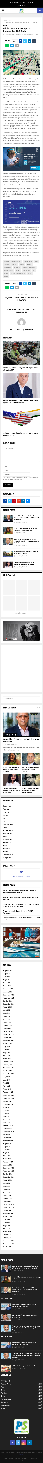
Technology (7, 842)
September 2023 (8, 1074)
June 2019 (6, 1222)
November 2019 (8, 1207)
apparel (6, 261)
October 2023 (7, 1071)
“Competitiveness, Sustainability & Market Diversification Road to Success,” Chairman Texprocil (26, 1328)
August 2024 (7, 1043)
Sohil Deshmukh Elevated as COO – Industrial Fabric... (30, 769)
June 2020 (6, 1186)
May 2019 (6, 1226)
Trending (6, 851)
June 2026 (6, 977)
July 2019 (6, 1219)
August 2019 (7, 1216)
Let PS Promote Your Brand (17, 2)
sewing (6, 273)
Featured (6, 812)
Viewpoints (7, 858)
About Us (24, 1458)
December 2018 (8, 1241)
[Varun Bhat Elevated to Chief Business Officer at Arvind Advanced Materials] (8, 518)
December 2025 (8, 995)
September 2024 (8, 1040)
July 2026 (6, 974)
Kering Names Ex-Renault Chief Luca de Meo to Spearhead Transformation (21, 401)
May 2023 (6, 1083)
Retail (5, 836)
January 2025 (7, 1028)
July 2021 (6, 1147)
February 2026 (8, 989)
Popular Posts (8, 830)
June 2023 (6, 1080)
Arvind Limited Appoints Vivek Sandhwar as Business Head (30, 790)
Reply (14, 877)
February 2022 (8, 1125)
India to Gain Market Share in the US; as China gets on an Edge (20, 434)
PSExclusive (7, 833)
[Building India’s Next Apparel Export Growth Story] (6, 1317)
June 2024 (6, 1049)
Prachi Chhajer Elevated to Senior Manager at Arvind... (11, 769)
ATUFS (36, 261)
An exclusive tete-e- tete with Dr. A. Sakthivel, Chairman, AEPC (24, 1305)
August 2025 (7, 1007)
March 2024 (7, 1059)
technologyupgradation (18, 273)
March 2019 (7, 1232)
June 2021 (6, 1150)
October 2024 (7, 1037)
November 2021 (8, 1134)
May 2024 (6, 1052)
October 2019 (7, 1210)
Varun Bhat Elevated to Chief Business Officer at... (21, 740)
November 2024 (8, 1034)
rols (34, 270)
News (5, 25)
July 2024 (6, 1046)
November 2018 (8, 1244)
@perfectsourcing (21, 613)
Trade (5, 845)
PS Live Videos (33, 1458)
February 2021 (8, 1162)
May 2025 (6, 1016)
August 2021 (7, 1144)
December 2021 (8, 1131)
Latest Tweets (9, 865)
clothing (6, 264)
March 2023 (7, 1089)
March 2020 (7, 1195)
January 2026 (7, 992)
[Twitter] (18, 1442)
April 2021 (6, 1156)
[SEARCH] (37, 699)
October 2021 (7, 1137)
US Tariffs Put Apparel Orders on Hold (24, 1366)
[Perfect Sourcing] (9, 587)
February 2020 (8, 1198)
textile (30, 273)
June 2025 (6, 1013)
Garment (29, 264)
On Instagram (9, 575)
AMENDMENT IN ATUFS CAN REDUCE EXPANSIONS (21, 311)
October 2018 (7, 1247)
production (26, 270)
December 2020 (8, 1168)
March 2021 (7, 1159)
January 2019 (7, 1238)
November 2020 (8, 1171)
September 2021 (8, 1140)
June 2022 (6, 1113)
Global (5, 815)
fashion (22, 264)
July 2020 (6, 1183)
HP (4, 821)
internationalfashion (29, 267)
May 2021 (6, 1153)
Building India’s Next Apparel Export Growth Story (24, 1316)
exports (14, 264)
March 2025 (7, 1022)
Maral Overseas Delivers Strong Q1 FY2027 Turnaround (26, 552)
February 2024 (8, 1062)
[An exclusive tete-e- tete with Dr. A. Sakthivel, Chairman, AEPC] (6, 1306)
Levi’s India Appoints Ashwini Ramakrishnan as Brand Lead (24, 563)
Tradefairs (6, 848)
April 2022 (6, 1119)
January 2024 (7, 1065)
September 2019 (8, 1213)
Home (5, 1458)
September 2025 (8, 1004)
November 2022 (8, 1098)
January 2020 (7, 1201)
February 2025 (8, 1025)
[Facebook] (12, 1442)
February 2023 (8, 1092)
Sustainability (7, 839)
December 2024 (8, 1031)
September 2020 (8, 1177)
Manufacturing (8, 824)
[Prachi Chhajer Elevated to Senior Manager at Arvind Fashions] (8, 530)
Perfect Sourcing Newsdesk (13, 34)
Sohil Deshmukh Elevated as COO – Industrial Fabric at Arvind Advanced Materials (26, 541)
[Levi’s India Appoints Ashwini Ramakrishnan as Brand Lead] (8, 565)
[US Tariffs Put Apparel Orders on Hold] (6, 1368)
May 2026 (6, 980)
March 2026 (7, 986)
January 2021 (7, 1165)
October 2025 (7, 1001)
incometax (17, 267)
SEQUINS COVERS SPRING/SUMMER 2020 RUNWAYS (21, 299)
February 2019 (8, 1235)
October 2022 (7, 1101)
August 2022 (7, 1107)
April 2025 (6, 1019)
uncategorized (8, 855)
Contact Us (30, 2)
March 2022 (7, 1122)
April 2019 (6, 1229)
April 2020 (6, 1192)
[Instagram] (24, 1442)
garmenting (7, 267)
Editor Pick (7, 806)
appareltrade (28, 261)
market (18, 270)
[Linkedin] (29, 1442)
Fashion (6, 809)
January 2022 (7, 1128)
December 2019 (8, 1204)
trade (6, 276)
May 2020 (6, 1189)
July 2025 (6, 1010)
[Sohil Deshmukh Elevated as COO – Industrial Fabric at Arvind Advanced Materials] (8, 541)
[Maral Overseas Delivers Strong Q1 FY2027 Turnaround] (8, 554)
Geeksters (22, 1454)
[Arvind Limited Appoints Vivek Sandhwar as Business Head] (31, 780)
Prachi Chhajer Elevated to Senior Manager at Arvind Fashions (25, 529)
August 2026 (7, 971)
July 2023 (6, 1077)
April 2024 (6, 1056)
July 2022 (6, 1110)
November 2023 (8, 1068)
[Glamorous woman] (21, 603)
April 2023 (6, 1086)
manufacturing (8, 270)
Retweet (20, 877)
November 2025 (8, 998)
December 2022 (8, 1095)
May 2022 (6, 1116)
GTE (4, 818)
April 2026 (6, 983)
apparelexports (16, 261)
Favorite (27, 877)
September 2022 (8, 1104)
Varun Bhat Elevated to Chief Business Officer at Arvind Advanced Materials (26, 518)
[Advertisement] (21, 668)
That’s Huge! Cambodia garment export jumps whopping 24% (21, 368)
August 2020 (7, 1180)
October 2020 (7, 1174)
